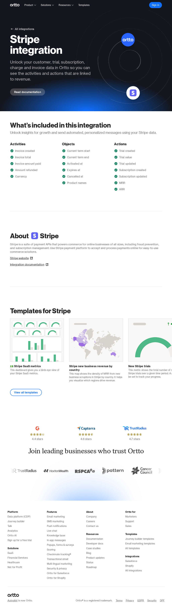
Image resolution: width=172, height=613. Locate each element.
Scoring (51, 549)
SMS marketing (55, 521)
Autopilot (12, 600)
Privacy (130, 600)
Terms (119, 600)
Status (89, 562)
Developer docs (94, 543)
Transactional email (57, 559)
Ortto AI (12, 535)
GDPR (140, 600)
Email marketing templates (140, 543)
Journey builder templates (139, 538)
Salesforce (131, 561)
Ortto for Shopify (56, 577)
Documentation (94, 538)
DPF (162, 600)
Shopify (129, 565)
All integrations (133, 570)
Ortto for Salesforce (58, 573)
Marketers (131, 516)
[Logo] (16, 5)
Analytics (13, 530)
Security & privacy (57, 568)
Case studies (93, 548)
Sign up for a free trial (20, 540)
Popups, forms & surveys (60, 544)
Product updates (95, 557)
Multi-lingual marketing (59, 563)
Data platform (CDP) (19, 516)
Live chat (52, 530)
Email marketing (56, 516)
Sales (128, 526)
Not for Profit (15, 567)
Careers (90, 521)
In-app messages (56, 540)
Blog (88, 552)
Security (151, 600)
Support (129, 521)
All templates (132, 548)
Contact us (92, 526)
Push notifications (57, 526)
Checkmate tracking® (59, 554)
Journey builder (16, 521)
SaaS (10, 552)
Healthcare (14, 562)
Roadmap (91, 567)
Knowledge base (56, 535)
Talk (10, 526)
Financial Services (18, 557)
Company (91, 516)
